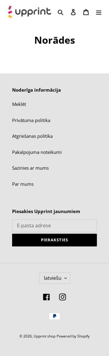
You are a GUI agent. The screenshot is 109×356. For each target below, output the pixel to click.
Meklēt (19, 104)
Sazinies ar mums (30, 168)
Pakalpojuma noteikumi (37, 152)
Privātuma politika (31, 120)
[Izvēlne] (98, 11)
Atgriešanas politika (32, 136)
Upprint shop (44, 336)
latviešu (52, 278)
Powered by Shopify (73, 336)
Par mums (23, 184)
